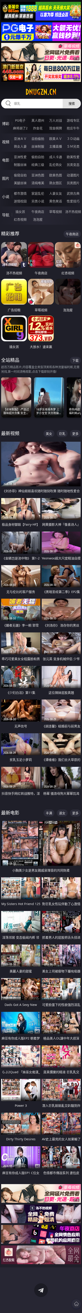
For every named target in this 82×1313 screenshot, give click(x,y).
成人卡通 (55, 157)
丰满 (49, 813)
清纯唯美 (37, 183)
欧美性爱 (73, 157)
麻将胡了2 (20, 128)
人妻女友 (55, 193)
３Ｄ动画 (73, 138)
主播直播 (55, 146)
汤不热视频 (73, 211)
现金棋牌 (55, 128)
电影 (5, 160)
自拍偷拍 (37, 138)
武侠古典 (73, 193)
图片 (5, 178)
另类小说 (37, 201)
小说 (5, 196)
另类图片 (73, 183)
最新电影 (10, 813)
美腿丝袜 (20, 183)
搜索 (72, 103)
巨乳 (62, 433)
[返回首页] (76, 1303)
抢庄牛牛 (73, 128)
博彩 (5, 123)
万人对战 (55, 120)
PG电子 (20, 120)
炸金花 (38, 128)
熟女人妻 (20, 146)
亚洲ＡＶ (20, 138)
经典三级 (37, 164)
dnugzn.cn (41, 92)
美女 (49, 433)
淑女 (62, 813)
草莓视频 (55, 211)
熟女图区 (55, 183)
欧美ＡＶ (55, 138)
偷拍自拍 (37, 157)
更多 (75, 433)
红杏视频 (20, 219)
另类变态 (73, 164)
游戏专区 (73, 120)
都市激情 (20, 193)
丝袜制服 (37, 146)
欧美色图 (55, 175)
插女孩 (20, 211)
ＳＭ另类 (73, 146)
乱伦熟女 (55, 164)
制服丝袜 (20, 164)
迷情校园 (20, 201)
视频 (5, 141)
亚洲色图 (37, 175)
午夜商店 (37, 211)
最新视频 (10, 433)
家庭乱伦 (37, 193)
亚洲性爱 (20, 157)
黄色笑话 (55, 201)
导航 (5, 214)
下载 (75, 360)
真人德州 (37, 120)
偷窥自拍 (20, 175)
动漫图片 (73, 175)
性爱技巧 (73, 201)
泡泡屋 (38, 219)
